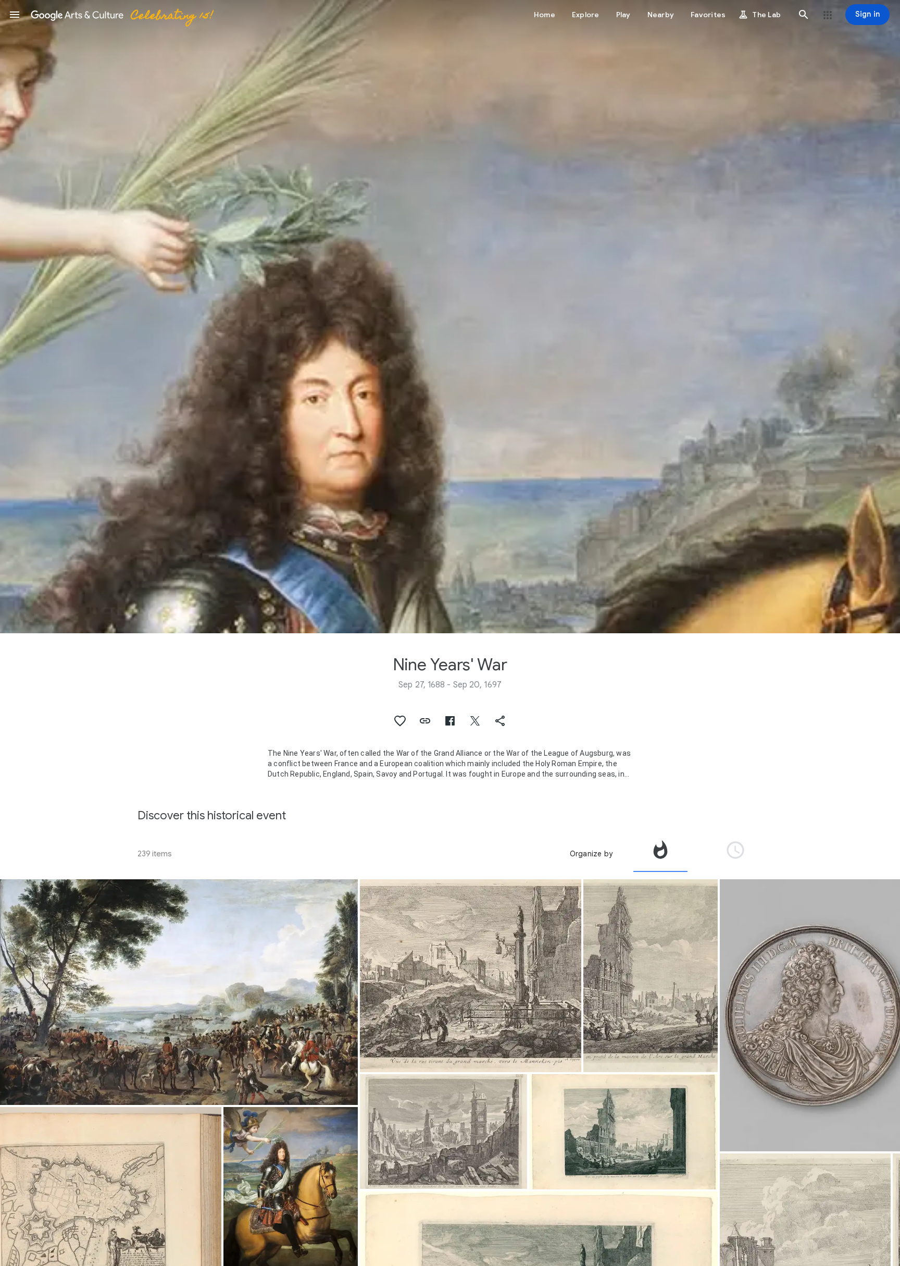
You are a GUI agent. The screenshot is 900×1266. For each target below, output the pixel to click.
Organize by (591, 853)
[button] (14, 14)
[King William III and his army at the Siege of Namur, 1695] (179, 992)
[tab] (660, 853)
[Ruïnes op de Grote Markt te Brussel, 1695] (650, 976)
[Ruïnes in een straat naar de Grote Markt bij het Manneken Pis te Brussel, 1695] (470, 975)
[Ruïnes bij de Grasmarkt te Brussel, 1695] (443, 1131)
